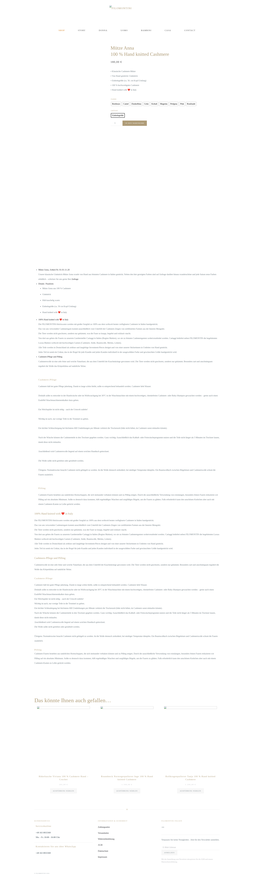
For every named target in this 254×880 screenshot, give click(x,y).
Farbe (114, 99)
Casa (168, 30)
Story (82, 30)
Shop (62, 30)
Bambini (146, 30)
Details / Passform (45, 284)
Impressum (102, 857)
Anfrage (74, 279)
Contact (189, 30)
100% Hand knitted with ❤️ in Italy (53, 319)
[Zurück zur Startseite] (127, 13)
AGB (100, 845)
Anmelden (169, 852)
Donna (103, 30)
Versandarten (103, 833)
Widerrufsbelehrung (106, 839)
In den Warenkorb (134, 123)
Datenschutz (103, 851)
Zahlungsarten (104, 827)
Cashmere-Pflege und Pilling (50, 357)
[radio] (116, 104)
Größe (114, 110)
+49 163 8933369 (43, 832)
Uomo (124, 30)
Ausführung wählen (63, 791)
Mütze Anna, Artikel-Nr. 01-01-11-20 (54, 270)
